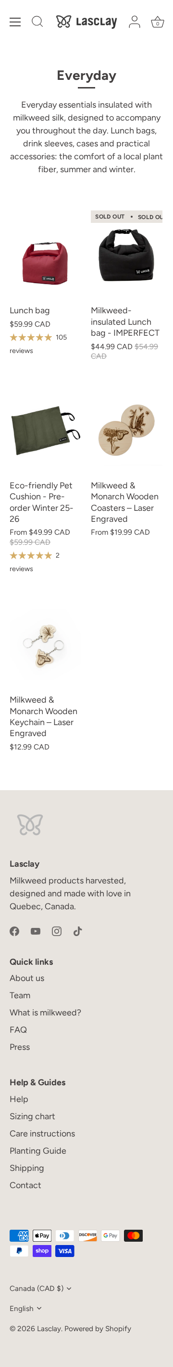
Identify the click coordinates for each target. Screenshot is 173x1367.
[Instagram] (57, 931)
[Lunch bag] (45, 254)
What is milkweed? (45, 1012)
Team (20, 995)
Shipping (27, 1168)
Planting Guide (38, 1151)
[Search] (37, 22)
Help (19, 1099)
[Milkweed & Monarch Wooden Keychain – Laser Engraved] (45, 644)
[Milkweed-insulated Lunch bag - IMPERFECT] (126, 254)
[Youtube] (35, 931)
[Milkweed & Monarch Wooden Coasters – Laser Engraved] (126, 430)
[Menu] (15, 22)
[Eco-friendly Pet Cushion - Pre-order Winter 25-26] (45, 430)
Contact (25, 1185)
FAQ (18, 1030)
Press (20, 1047)
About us (27, 978)
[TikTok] (78, 931)
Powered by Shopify (97, 1328)
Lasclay (49, 1328)
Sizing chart (32, 1116)
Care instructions (42, 1133)
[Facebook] (14, 931)
